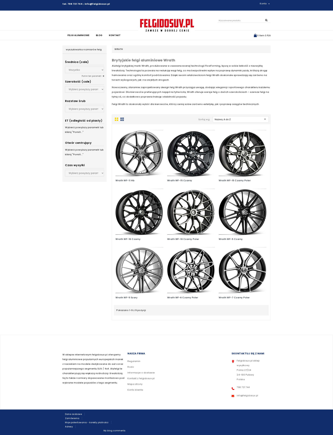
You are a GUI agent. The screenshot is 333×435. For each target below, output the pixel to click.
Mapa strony (135, 384)
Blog (99, 35)
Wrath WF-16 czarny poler (183, 239)
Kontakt (115, 35)
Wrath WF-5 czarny (231, 239)
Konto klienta (135, 389)
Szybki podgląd (143, 152)
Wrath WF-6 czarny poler (182, 297)
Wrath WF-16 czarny (128, 239)
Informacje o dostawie (141, 372)
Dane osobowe (73, 414)
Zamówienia (72, 418)
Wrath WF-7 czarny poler (234, 297)
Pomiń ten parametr (92, 76)
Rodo (130, 367)
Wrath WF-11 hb (125, 180)
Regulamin (133, 361)
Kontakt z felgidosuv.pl (141, 378)
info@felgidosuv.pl (247, 395)
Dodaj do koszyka (136, 153)
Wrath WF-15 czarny (179, 180)
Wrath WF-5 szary (127, 297)
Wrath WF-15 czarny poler (235, 180)
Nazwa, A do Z (241, 119)
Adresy (69, 426)
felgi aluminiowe (78, 35)
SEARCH (266, 20)
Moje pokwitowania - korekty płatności (87, 422)
